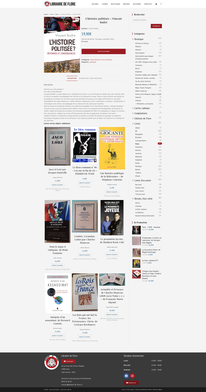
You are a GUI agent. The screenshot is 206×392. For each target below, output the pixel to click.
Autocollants (140, 53)
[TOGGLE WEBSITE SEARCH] (161, 4)
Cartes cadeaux (142, 108)
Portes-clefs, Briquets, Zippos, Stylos (148, 94)
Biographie (139, 134)
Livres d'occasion (63, 189)
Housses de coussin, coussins (145, 78)
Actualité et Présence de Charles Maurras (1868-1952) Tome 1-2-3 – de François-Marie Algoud (112, 296)
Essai (56, 14)
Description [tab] (71, 78)
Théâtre (138, 173)
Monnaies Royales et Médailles (146, 84)
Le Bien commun (84, 187)
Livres (52, 14)
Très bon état (65, 269)
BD (136, 131)
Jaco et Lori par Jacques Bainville (57, 171)
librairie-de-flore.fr (54, 389)
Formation (139, 147)
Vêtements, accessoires (145, 104)
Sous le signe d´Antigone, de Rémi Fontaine (57, 249)
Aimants (138, 46)
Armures (138, 50)
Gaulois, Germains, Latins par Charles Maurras (84, 239)
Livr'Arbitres (139, 212)
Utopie (137, 176)
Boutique (139, 39)
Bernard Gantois (57, 328)
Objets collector (141, 91)
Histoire (97, 60)
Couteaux (138, 65)
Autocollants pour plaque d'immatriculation (144, 57)
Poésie (109, 320)
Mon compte (130, 389)
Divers (137, 68)
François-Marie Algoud (112, 307)
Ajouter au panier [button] (57, 185)
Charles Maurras (84, 247)
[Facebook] (126, 375)
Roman (57, 190)
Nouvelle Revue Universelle (144, 216)
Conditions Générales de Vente (143, 389)
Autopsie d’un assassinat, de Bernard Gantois (57, 320)
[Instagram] (132, 375)
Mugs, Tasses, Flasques (143, 88)
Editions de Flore (143, 118)
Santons (138, 97)
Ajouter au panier (103, 51)
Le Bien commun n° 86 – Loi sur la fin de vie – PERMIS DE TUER (84, 170)
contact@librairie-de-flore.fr (71, 385)
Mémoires (138, 157)
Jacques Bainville (57, 177)
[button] (77, 19)
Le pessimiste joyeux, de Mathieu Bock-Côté (112, 241)
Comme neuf (76, 341)
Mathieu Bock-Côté (112, 247)
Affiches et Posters (142, 43)
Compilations (141, 113)
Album (137, 128)
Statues (138, 100)
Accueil (46, 14)
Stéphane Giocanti (112, 184)
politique (93, 62)
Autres (137, 203)
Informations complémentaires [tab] (90, 78)
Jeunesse (138, 153)
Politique (109, 60)
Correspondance (140, 140)
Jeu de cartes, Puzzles (143, 81)
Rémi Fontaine (58, 258)
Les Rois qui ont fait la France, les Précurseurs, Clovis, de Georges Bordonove (84, 319)
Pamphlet (138, 160)
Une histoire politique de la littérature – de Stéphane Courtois (112, 176)
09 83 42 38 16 (66, 381)
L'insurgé (138, 206)
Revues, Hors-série (143, 198)
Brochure (138, 137)
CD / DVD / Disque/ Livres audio (146, 62)
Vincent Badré (93, 28)
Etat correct (139, 191)
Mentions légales (157, 389)
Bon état (48, 189)
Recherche (156, 26)
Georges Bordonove (85, 329)
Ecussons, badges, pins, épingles (146, 75)
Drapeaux (138, 72)
